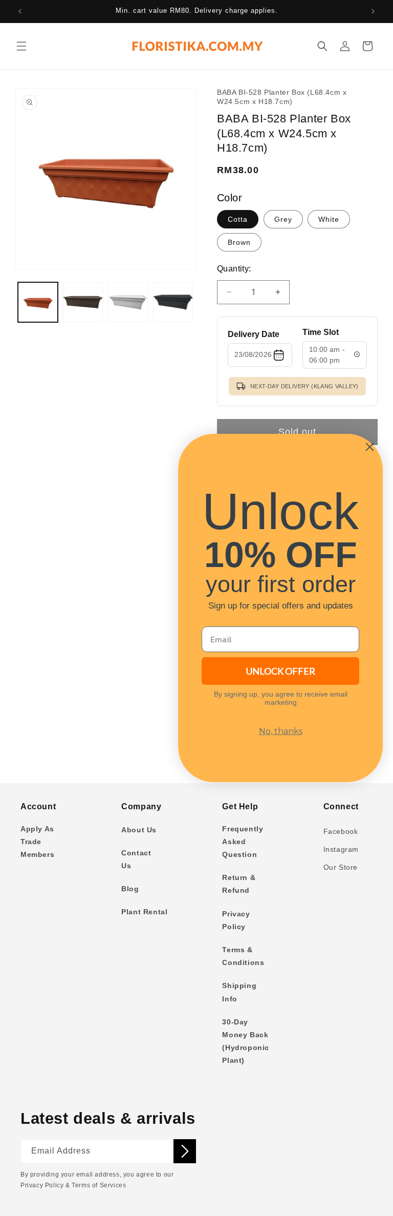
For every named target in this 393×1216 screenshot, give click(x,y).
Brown (239, 242)
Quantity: (234, 268)
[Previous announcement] (20, 11)
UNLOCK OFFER (280, 671)
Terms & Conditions (243, 956)
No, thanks (280, 731)
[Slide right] (181, 185)
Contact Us (136, 859)
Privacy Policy (236, 920)
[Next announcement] (373, 11)
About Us (139, 830)
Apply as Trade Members (37, 841)
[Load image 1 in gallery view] (38, 302)
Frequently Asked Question (242, 841)
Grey (283, 219)
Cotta (238, 219)
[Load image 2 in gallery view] (83, 302)
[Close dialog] (370, 447)
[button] (21, 46)
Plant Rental (144, 912)
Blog (130, 889)
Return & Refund (238, 883)
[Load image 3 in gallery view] (128, 302)
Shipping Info (239, 991)
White (328, 219)
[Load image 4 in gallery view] (173, 302)
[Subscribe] (184, 1151)
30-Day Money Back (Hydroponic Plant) (245, 1041)
